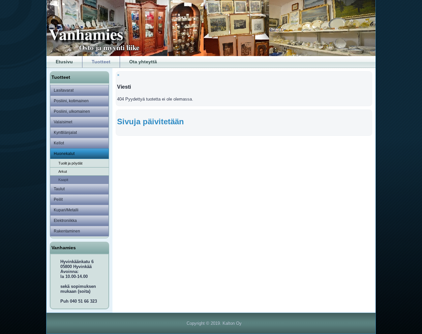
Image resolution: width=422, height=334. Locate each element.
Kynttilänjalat (65, 132)
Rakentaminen (67, 231)
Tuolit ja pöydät (70, 163)
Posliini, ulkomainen (72, 111)
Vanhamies (86, 33)
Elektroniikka (65, 220)
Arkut (62, 171)
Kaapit (63, 180)
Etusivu (64, 61)
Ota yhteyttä (143, 61)
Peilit (58, 199)
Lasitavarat (64, 90)
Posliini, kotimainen (71, 101)
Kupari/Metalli (66, 210)
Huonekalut (64, 153)
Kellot (59, 143)
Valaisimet (63, 122)
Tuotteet (101, 61)
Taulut (59, 189)
